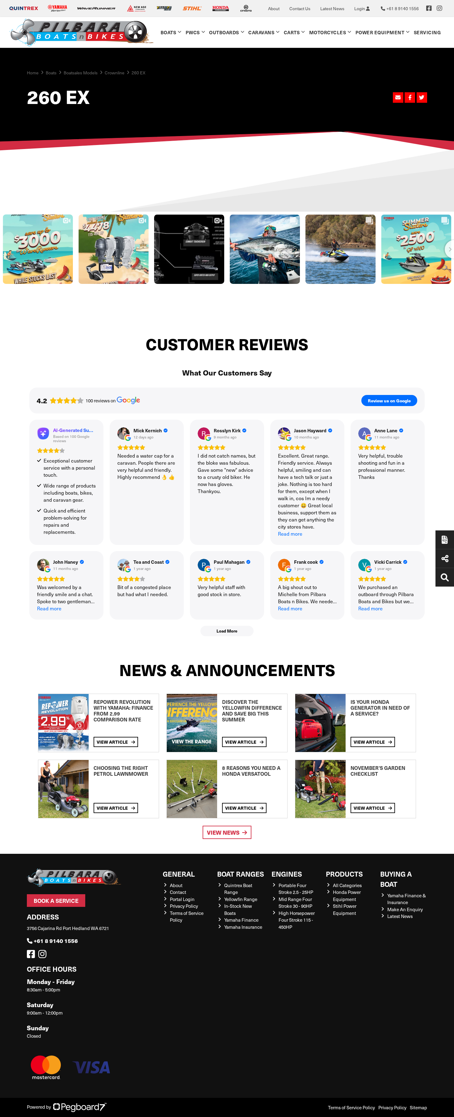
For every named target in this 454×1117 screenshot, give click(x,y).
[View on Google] (123, 433)
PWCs (193, 32)
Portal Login (182, 899)
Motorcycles (327, 32)
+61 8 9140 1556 (56, 941)
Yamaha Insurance (243, 927)
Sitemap (418, 1107)
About (274, 8)
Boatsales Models (81, 72)
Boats (168, 32)
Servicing (427, 32)
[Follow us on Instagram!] (43, 955)
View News (223, 832)
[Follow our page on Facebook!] (429, 8)
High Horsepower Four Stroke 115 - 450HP (297, 920)
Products (344, 873)
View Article (113, 742)
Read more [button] (290, 533)
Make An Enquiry (405, 909)
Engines (286, 873)
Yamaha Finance (241, 919)
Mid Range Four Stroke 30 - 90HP (295, 903)
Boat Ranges (240, 873)
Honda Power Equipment (347, 896)
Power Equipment (380, 32)
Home (33, 72)
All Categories (347, 885)
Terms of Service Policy (351, 1107)
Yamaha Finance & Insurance (406, 899)
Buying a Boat (396, 879)
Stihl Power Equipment (344, 909)
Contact (178, 892)
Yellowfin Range (240, 899)
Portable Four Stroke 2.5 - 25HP (296, 889)
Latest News (332, 8)
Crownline (114, 72)
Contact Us (299, 8)
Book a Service (56, 900)
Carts (292, 32)
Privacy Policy (184, 906)
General (179, 873)
